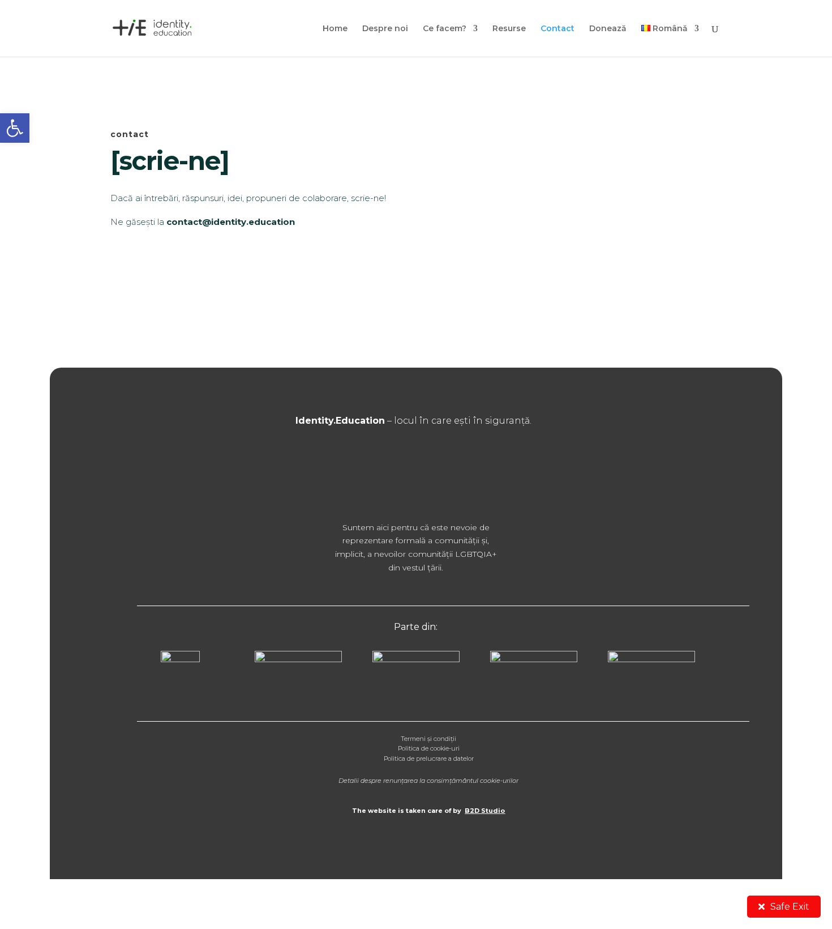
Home (335, 28)
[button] (14, 128)
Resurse (509, 28)
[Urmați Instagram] (400, 472)
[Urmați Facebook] (368, 472)
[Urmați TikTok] (463, 472)
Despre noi (385, 28)
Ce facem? (444, 28)
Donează (608, 28)
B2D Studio (485, 811)
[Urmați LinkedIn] (431, 472)
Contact (557, 28)
